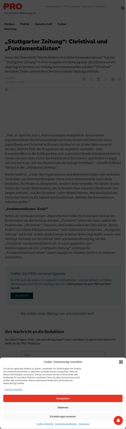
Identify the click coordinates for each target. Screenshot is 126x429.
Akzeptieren (63, 398)
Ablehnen (63, 407)
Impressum (83, 424)
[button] (121, 362)
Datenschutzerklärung (66, 424)
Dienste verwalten (13, 389)
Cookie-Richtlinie (45, 424)
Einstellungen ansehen (63, 416)
